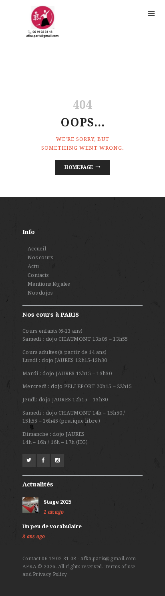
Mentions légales (49, 284)
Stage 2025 (57, 502)
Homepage (78, 167)
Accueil (37, 249)
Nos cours (40, 257)
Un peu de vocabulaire (52, 526)
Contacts (38, 275)
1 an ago (54, 512)
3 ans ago (33, 536)
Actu (33, 266)
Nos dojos (40, 293)
